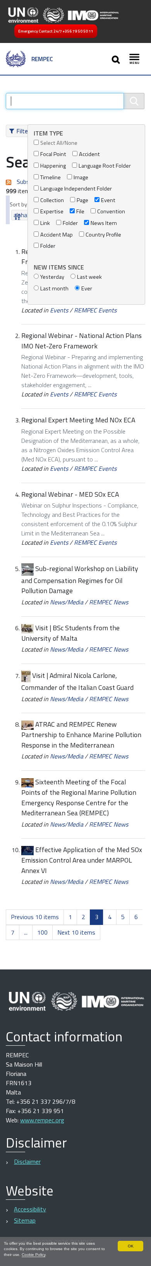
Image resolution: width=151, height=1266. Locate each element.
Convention (111, 212)
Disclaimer (27, 1161)
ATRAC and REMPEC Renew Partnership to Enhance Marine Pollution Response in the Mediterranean (81, 734)
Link (45, 223)
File (80, 212)
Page (82, 200)
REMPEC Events (95, 310)
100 (42, 932)
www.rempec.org (42, 1120)
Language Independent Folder (76, 189)
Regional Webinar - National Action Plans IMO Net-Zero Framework (81, 340)
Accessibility (30, 1209)
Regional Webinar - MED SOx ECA (70, 494)
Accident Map (56, 235)
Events (59, 310)
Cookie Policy (33, 1254)
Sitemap (25, 1220)
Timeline (50, 177)
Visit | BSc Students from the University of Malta (70, 633)
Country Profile (103, 235)
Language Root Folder (105, 166)
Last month (54, 289)
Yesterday (52, 277)
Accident (89, 154)
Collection (52, 200)
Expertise (51, 212)
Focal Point (53, 154)
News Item (104, 223)
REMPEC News (108, 602)
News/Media (66, 602)
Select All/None (58, 143)
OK (131, 1246)
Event (108, 200)
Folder (70, 223)
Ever (86, 289)
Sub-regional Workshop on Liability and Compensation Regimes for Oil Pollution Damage (79, 579)
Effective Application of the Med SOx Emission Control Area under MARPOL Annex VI (81, 859)
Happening (53, 166)
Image (81, 177)
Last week (89, 277)
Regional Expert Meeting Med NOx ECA (78, 420)
